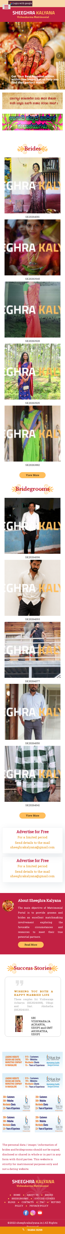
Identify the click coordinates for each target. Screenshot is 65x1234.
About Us (33, 1194)
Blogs (11, 1202)
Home (16, 1194)
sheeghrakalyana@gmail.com (32, 847)
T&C (42, 1202)
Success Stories (44, 1198)
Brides (49, 1194)
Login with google (22, 3)
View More (32, 475)
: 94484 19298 (34, 1229)
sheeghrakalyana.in (29, 1222)
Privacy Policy (38, 1205)
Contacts (28, 1202)
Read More (30, 944)
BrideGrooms (20, 1198)
